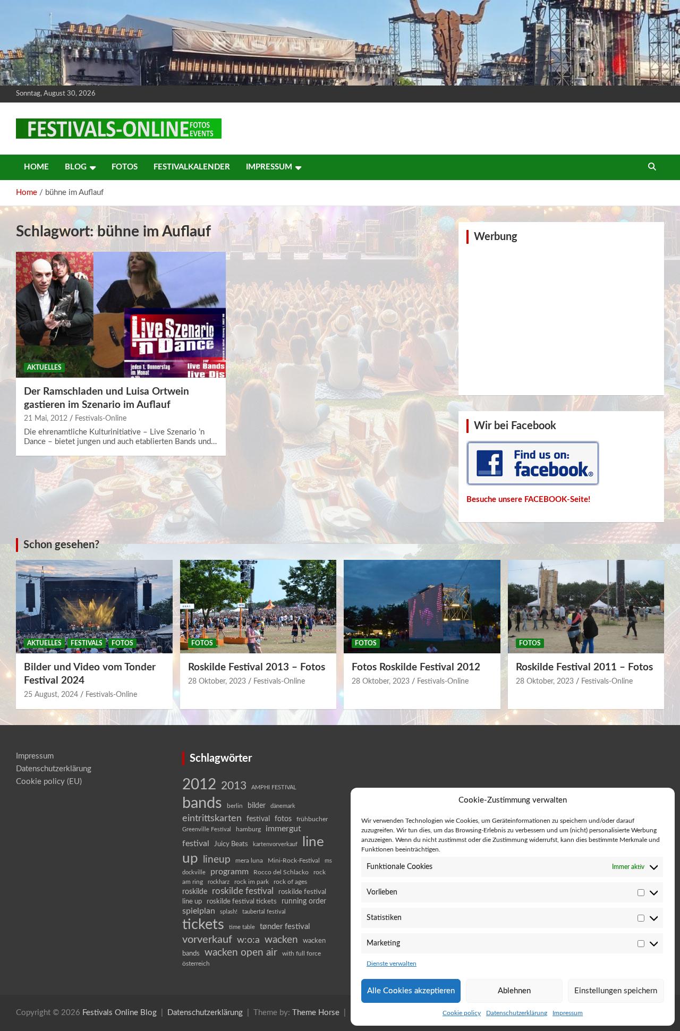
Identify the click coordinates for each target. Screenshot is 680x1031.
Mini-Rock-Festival (294, 860)
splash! (228, 912)
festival (258, 819)
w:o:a (248, 940)
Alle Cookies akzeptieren (411, 991)
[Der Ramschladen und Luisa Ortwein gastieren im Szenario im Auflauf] (120, 314)
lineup (217, 859)
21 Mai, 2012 (45, 418)
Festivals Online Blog (119, 1013)
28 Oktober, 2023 (217, 681)
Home (36, 167)
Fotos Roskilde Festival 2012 (416, 667)
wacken (281, 939)
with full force (301, 954)
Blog (76, 167)
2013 (233, 785)
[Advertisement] (561, 318)
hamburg (248, 829)
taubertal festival (264, 912)
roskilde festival (243, 891)
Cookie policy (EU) (49, 782)
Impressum (567, 1013)
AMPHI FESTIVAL (273, 787)
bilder (257, 806)
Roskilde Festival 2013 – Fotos (256, 667)
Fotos (125, 167)
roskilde (194, 892)
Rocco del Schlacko (281, 872)
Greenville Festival (206, 829)
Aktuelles (44, 367)
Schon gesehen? (61, 545)
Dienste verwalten (391, 963)
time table (242, 927)
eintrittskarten (212, 818)
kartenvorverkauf (275, 844)
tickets (203, 924)
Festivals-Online (100, 418)
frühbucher (312, 819)
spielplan (198, 911)
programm (229, 871)
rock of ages (290, 882)
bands (202, 803)
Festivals (87, 643)
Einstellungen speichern (615, 991)
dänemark (282, 806)
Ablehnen (514, 991)
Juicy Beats (231, 844)
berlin (235, 806)
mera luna (249, 860)
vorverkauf (207, 939)
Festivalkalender (192, 167)
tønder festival (285, 927)
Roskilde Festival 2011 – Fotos (584, 667)
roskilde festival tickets (242, 901)
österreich (196, 963)
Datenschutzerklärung (516, 1013)
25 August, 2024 (51, 694)
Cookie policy (462, 1013)
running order (304, 901)
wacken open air (241, 952)
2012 (199, 785)
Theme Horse (315, 1013)
